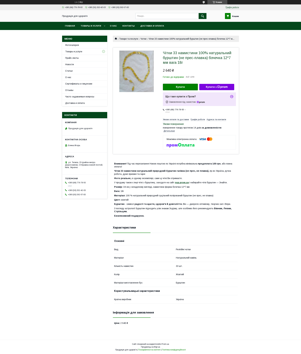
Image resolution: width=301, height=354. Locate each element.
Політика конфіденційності (174, 350)
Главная (70, 26)
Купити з (211, 87)
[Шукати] (202, 16)
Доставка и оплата (152, 26)
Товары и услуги (91, 26)
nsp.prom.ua (182, 182)
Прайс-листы (72, 58)
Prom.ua (165, 344)
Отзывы (69, 90)
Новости (69, 64)
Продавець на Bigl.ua (150, 347)
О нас (113, 26)
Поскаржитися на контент (149, 350)
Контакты (128, 26)
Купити (180, 87)
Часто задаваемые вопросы (79, 96)
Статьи (69, 71)
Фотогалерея (72, 45)
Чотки (143, 39)
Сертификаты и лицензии (78, 83)
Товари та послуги (128, 39)
